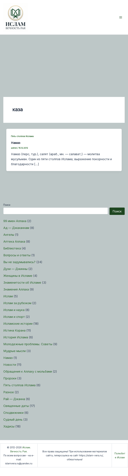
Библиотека (12, 248)
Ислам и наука (13, 310)
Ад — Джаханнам (16, 228)
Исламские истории (17, 323)
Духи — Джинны (15, 269)
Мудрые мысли (14, 351)
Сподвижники (13, 412)
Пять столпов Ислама (19, 385)
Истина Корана (14, 330)
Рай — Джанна (14, 399)
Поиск (6, 204)
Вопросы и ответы (16, 255)
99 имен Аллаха (14, 221)
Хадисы (8, 426)
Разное (8, 392)
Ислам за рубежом (17, 303)
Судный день (12, 419)
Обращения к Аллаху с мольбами (27, 371)
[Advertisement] (64, 59)
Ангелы (8, 234)
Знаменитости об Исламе (22, 282)
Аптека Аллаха (14, 241)
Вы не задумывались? (19, 262)
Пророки (9, 378)
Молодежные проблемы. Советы (27, 344)
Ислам (8, 296)
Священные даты (16, 406)
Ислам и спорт (14, 317)
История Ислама (15, 337)
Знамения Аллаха (16, 289)
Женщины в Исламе (17, 275)
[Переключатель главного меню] (121, 17)
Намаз (8, 358)
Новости (9, 364)
